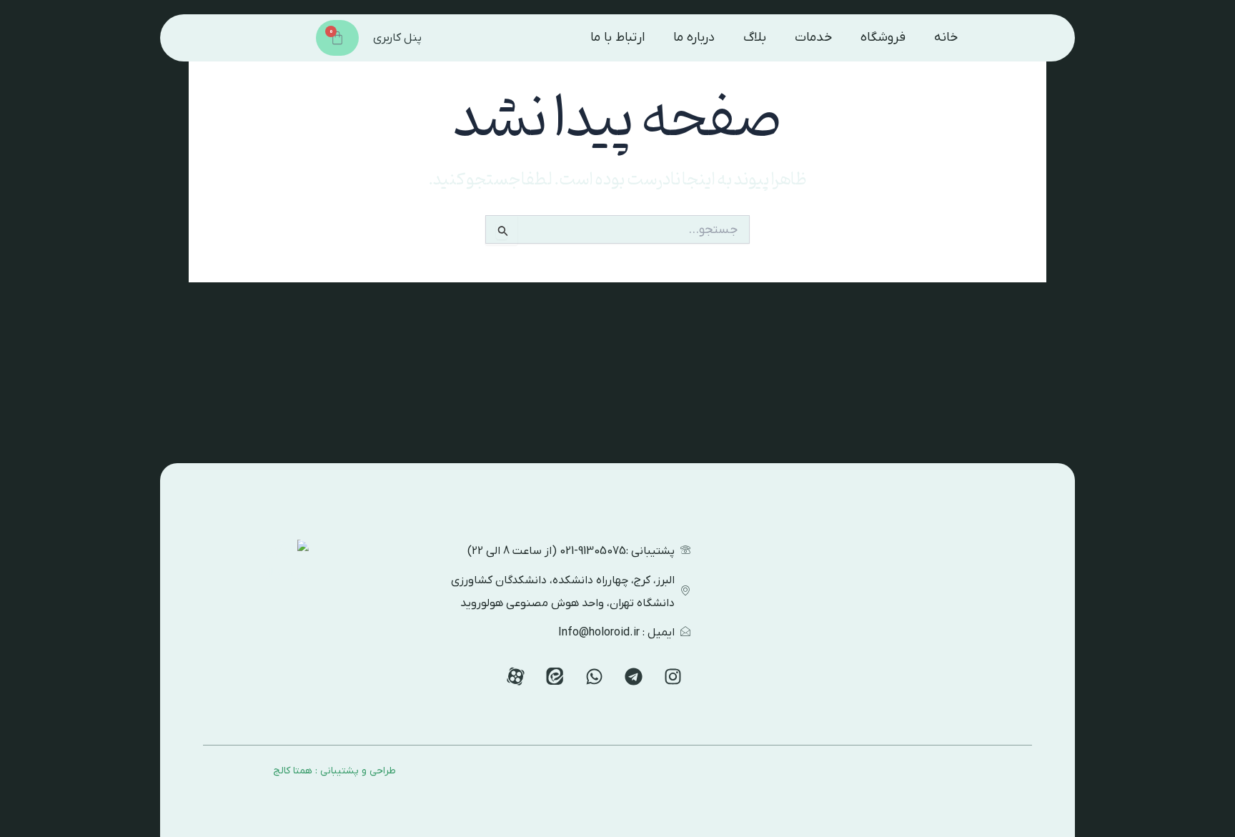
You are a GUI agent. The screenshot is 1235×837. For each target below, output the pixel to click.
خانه (946, 37)
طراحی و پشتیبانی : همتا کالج (334, 771)
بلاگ (754, 37)
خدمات (813, 37)
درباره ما (694, 37)
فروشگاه (883, 37)
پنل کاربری (397, 38)
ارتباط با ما (617, 37)
